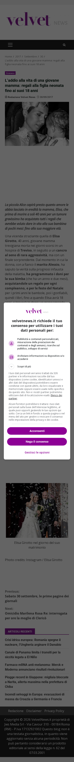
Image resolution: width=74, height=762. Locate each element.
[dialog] (37, 381)
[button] (37, 366)
